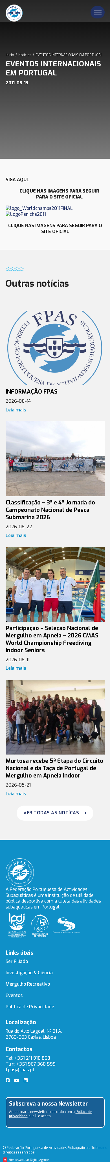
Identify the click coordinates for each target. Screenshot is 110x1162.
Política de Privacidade (30, 1007)
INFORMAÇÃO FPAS (32, 392)
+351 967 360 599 (36, 1064)
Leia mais (16, 410)
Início (10, 55)
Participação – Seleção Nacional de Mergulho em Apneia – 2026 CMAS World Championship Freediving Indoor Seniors (52, 639)
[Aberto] (98, 12)
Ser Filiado (17, 961)
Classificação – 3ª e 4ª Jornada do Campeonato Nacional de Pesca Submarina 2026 (50, 510)
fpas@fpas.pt (20, 1070)
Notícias (24, 55)
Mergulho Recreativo (28, 984)
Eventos (14, 995)
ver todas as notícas (51, 813)
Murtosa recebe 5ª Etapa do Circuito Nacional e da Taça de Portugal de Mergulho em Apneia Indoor (54, 768)
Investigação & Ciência (29, 973)
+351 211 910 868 (32, 1058)
